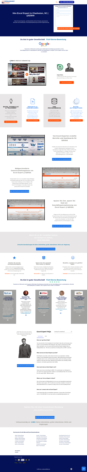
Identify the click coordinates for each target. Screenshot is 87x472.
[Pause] (9, 84)
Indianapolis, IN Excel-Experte (41, 436)
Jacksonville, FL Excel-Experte (41, 438)
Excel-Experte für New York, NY (64, 435)
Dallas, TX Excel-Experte (19, 442)
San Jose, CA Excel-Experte (64, 444)
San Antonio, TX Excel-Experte (64, 439)
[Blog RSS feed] (71, 469)
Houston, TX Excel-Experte (41, 435)
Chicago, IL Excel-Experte (19, 441)
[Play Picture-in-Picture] (42, 84)
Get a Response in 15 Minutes (63, 30)
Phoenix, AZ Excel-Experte (63, 438)
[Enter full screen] (44, 84)
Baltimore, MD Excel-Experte (20, 438)
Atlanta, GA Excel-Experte (19, 435)
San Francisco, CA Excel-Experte (65, 442)
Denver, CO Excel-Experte (19, 444)
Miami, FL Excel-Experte (40, 445)
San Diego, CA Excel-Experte (64, 441)
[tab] (40, 336)
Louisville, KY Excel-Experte (41, 444)
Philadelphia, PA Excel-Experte (64, 436)
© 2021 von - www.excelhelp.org (26, 151)
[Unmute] (12, 84)
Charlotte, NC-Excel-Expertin (20, 439)
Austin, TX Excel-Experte (19, 436)
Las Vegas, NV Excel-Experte (41, 439)
